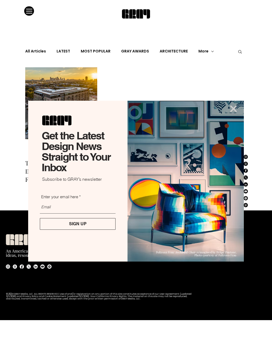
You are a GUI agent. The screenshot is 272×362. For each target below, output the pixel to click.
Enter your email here (59, 197)
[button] (233, 109)
